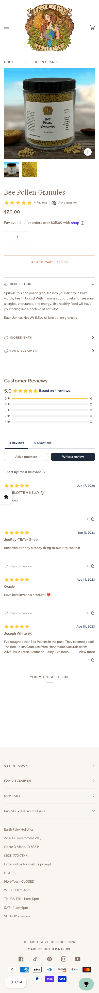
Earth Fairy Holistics (47, 942)
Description (21, 284)
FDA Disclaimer (23, 350)
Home (9, 62)
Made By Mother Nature (49, 949)
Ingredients (21, 337)
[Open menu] (11, 27)
